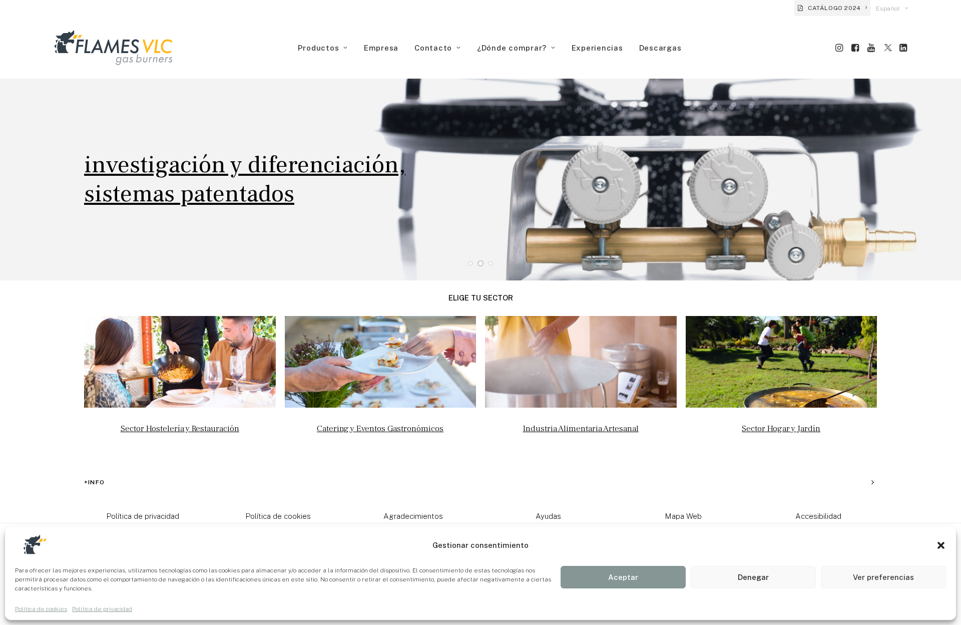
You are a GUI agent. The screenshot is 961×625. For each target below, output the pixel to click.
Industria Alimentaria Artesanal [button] (581, 428)
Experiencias (597, 48)
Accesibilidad (818, 516)
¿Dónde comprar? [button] (512, 48)
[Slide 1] (470, 263)
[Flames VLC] (113, 47)
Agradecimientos (413, 516)
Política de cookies (41, 608)
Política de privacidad (102, 608)
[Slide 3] (491, 263)
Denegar (753, 577)
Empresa (381, 48)
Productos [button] (318, 48)
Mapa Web (683, 516)
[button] (941, 545)
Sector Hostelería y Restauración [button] (180, 428)
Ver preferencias (883, 577)
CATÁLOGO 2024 (834, 8)
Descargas (660, 48)
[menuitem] (832, 8)
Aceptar (623, 577)
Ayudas (548, 516)
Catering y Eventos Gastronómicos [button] (380, 428)
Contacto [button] (433, 48)
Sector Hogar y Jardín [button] (781, 428)
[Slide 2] (480, 263)
